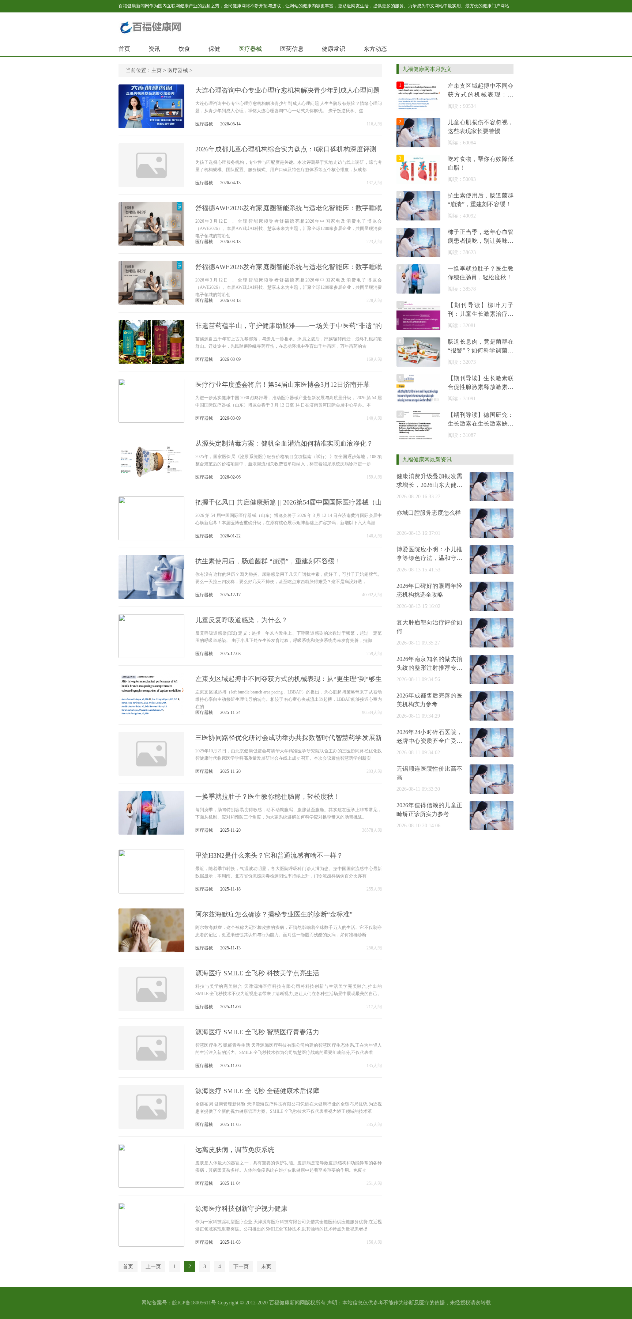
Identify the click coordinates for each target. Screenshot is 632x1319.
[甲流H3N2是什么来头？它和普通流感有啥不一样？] (151, 890)
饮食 (184, 49)
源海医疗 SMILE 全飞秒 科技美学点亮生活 (257, 973)
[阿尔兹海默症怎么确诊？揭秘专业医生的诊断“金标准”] (151, 949)
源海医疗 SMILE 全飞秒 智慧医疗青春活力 (257, 1032)
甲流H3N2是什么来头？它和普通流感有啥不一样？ (269, 855)
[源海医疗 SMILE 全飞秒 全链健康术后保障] (151, 1126)
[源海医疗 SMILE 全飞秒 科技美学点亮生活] (151, 1008)
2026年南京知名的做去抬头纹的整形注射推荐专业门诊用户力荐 (429, 668)
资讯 (154, 49)
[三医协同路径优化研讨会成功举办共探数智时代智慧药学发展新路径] (151, 772)
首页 (124, 49)
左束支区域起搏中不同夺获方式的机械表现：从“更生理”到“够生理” (481, 94)
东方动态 (375, 49)
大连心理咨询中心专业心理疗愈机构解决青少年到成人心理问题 (287, 90)
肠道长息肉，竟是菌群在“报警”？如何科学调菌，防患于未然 (481, 350)
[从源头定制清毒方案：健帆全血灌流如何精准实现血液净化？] (151, 478)
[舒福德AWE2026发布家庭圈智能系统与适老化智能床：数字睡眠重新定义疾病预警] (151, 243)
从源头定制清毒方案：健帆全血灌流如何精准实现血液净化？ (284, 443)
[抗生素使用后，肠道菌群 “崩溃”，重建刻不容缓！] (151, 596)
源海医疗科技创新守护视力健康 (241, 1208)
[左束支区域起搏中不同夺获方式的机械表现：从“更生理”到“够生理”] (151, 714)
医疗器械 (250, 49)
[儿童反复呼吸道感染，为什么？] (151, 655)
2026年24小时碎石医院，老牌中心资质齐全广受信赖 (429, 741)
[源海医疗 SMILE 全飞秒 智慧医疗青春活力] (151, 1067)
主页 (156, 70)
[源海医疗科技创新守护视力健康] (151, 1243)
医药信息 (292, 49)
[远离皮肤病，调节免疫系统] (151, 1184)
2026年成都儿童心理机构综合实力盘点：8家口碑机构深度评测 (285, 149)
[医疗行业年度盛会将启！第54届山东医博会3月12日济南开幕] (151, 419)
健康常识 (333, 49)
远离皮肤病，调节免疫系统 (234, 1149)
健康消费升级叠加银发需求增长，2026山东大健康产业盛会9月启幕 (429, 485)
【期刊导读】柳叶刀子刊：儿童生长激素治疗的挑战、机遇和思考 (481, 314)
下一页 (241, 1266)
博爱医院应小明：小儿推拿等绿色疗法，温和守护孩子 (429, 558)
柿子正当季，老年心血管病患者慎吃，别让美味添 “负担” (481, 241)
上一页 (153, 1266)
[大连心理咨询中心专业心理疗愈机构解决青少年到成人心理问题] (151, 125)
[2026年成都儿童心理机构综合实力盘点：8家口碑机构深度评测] (151, 184)
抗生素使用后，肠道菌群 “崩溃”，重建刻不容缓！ (268, 561)
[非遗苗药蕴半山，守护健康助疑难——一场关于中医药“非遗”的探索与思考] (151, 360)
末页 (266, 1266)
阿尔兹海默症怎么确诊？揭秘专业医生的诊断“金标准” (274, 914)
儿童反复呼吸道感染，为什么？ (241, 620)
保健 (214, 49)
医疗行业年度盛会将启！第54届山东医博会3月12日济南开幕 (282, 384)
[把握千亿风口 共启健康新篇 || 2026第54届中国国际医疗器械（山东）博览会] (151, 537)
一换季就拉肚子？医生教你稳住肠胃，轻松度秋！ (267, 796)
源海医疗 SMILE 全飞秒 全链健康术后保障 (257, 1091)
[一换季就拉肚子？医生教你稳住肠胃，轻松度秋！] (151, 831)
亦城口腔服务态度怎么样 (428, 513)
